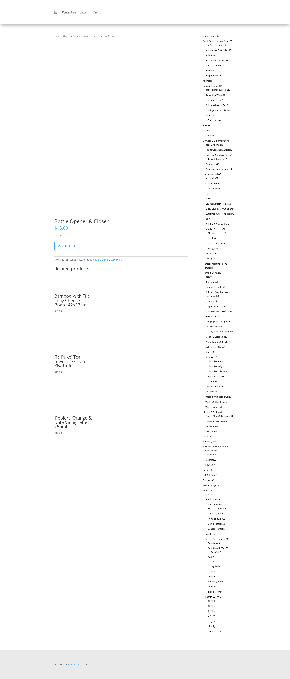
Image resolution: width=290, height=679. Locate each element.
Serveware (86, 35)
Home (57, 35)
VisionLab (73, 664)
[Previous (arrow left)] (6, 339)
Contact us (69, 12)
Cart (95, 12)
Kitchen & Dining (70, 35)
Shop (83, 12)
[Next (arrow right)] (284, 339)
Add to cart (66, 245)
